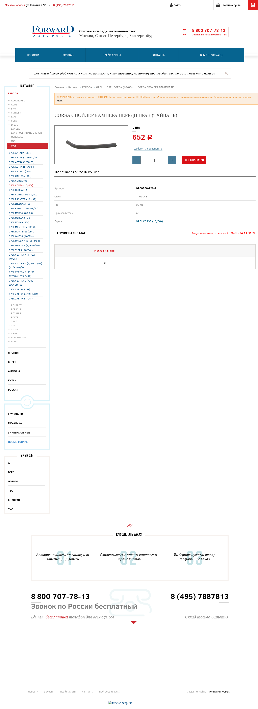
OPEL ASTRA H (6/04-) (21, 166)
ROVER (14, 317)
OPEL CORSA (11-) (19, 189)
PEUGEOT (16, 305)
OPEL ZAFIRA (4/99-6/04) (23, 293)
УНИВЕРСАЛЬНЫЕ (19, 432)
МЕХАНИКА (15, 423)
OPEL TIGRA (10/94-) (21, 250)
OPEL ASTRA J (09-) (20, 171)
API (10, 463)
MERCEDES (17, 136)
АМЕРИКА (14, 371)
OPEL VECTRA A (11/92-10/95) (22, 256)
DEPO (11, 472)
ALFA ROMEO (18, 100)
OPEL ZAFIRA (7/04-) (21, 298)
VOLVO (14, 341)
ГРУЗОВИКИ (15, 414)
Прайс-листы (112, 55)
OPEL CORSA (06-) (19, 180)
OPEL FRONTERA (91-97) (22, 199)
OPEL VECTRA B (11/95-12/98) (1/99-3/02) (22, 274)
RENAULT (16, 313)
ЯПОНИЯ (13, 352)
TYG (10, 490)
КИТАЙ (12, 380)
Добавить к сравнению (148, 148)
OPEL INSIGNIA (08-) (20, 203)
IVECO (14, 124)
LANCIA (15, 128)
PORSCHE (16, 309)
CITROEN (16, 112)
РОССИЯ (13, 389)
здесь (59, 100)
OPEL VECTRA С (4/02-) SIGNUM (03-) (22, 282)
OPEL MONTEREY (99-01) (22, 231)
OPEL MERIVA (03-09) (21, 213)
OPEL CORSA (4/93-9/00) (23, 194)
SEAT (14, 325)
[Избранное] (253, 9)
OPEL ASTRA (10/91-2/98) (23, 157)
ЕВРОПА (13, 93)
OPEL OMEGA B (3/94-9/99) (24, 245)
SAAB (14, 321)
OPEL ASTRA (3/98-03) (21, 162)
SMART (15, 333)
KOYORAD (14, 500)
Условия (68, 55)
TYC (10, 509)
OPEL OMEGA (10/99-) (21, 236)
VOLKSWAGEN (18, 337)
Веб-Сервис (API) (211, 55)
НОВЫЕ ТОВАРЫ (18, 442)
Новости (33, 55)
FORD (14, 120)
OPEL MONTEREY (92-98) (22, 226)
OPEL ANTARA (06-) (20, 152)
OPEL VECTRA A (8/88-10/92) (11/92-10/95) (25, 265)
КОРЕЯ (12, 362)
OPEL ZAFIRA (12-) (19, 289)
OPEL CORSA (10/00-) (21, 185)
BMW (13, 108)
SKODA (15, 329)
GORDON (13, 481)
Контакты (158, 55)
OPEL (13, 145)
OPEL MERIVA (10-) (19, 217)
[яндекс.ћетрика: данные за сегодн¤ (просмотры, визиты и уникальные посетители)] (120, 703)
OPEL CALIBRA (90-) (20, 176)
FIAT (13, 116)
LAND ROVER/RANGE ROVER (26, 132)
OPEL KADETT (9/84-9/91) (23, 208)
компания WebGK (219, 691)
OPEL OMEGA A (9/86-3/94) (24, 240)
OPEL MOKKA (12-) (19, 222)
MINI (14, 140)
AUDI (14, 104)
